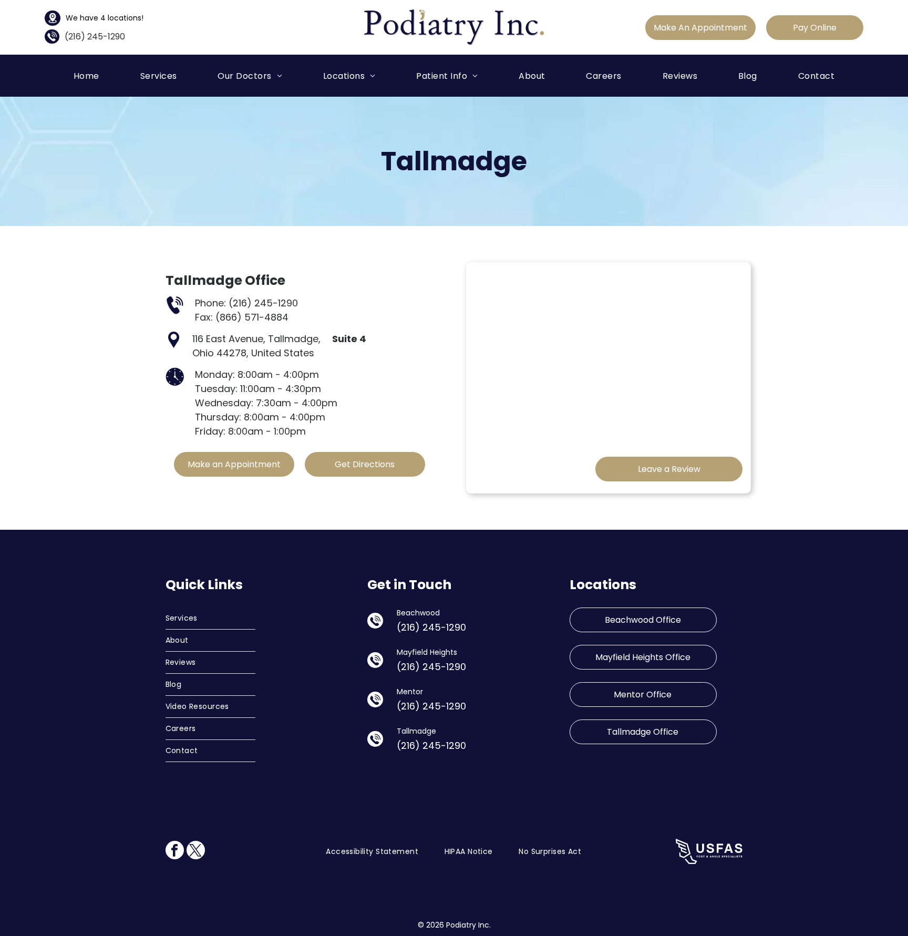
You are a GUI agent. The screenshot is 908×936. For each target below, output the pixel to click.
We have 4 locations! (104, 18)
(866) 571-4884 (251, 317)
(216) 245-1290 (95, 36)
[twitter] (196, 851)
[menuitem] (86, 75)
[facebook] (175, 851)
